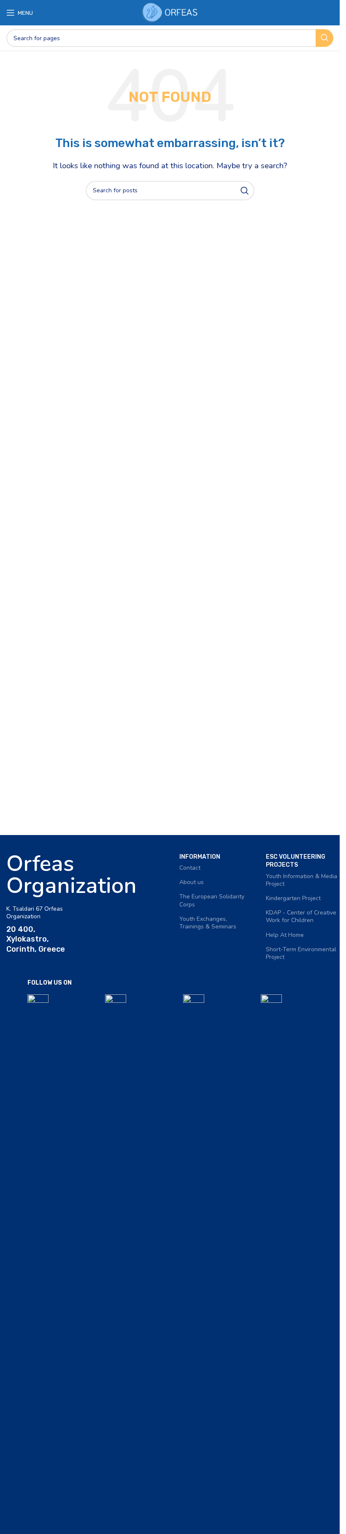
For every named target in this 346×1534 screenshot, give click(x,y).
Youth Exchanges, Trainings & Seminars (207, 923)
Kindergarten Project (293, 898)
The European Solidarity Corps (211, 900)
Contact (189, 868)
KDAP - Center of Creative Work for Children (301, 916)
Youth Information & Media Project (301, 880)
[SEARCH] (324, 38)
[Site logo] (170, 12)
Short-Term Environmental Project (301, 953)
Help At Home (285, 935)
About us (191, 882)
